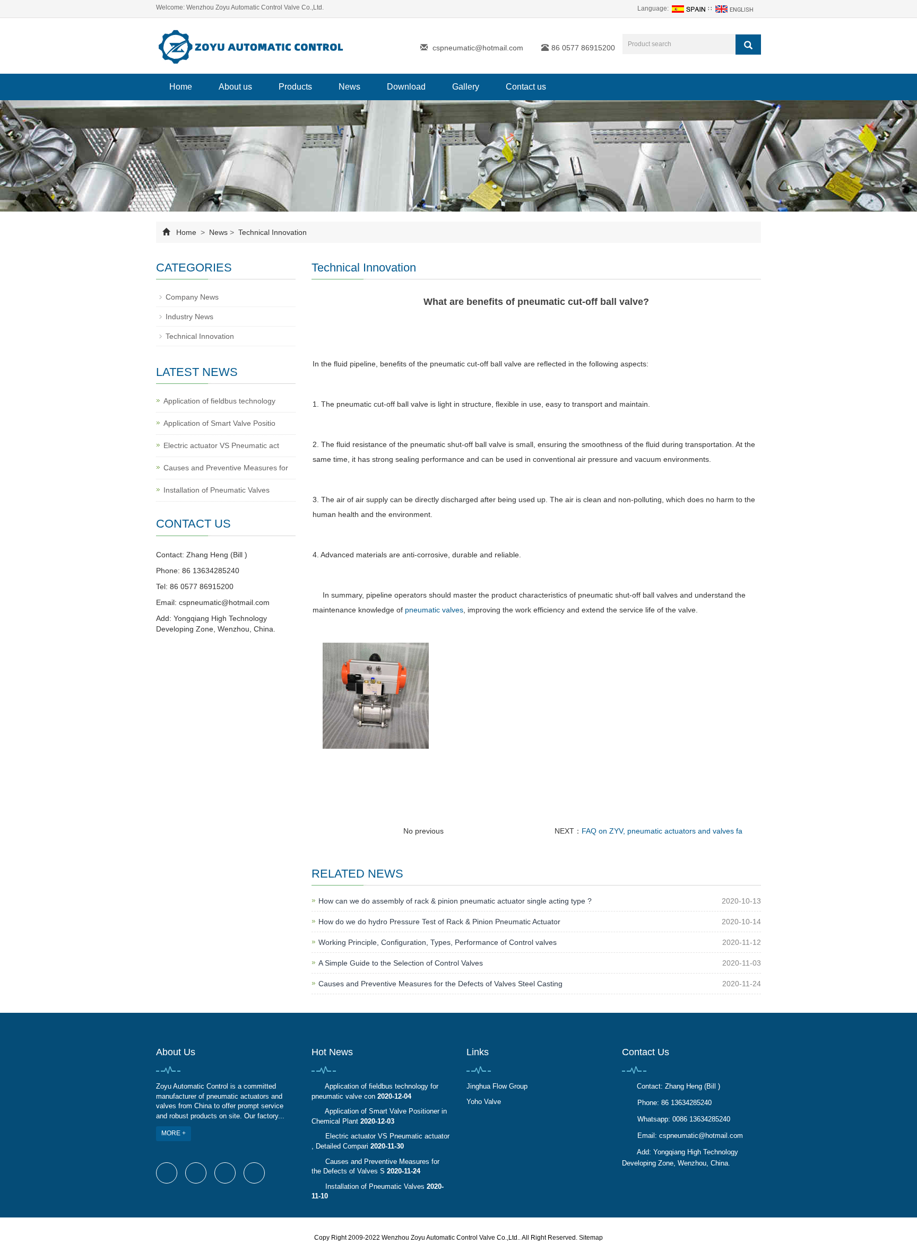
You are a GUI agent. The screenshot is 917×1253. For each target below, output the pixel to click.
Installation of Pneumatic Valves (216, 490)
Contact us (526, 86)
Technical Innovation (271, 232)
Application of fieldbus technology (219, 401)
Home (180, 86)
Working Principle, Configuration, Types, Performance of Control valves (437, 942)
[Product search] (748, 44)
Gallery (465, 86)
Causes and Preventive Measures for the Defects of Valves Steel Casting (440, 983)
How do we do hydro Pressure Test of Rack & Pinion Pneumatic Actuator (439, 921)
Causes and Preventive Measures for (225, 467)
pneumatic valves (434, 610)
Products (295, 86)
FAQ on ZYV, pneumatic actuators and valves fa (662, 831)
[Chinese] (688, 8)
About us (235, 86)
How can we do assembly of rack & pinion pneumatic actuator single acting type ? (455, 901)
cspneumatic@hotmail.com (477, 47)
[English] (735, 8)
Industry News (189, 316)
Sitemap (591, 1237)
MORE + (173, 1133)
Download (406, 86)
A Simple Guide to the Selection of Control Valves (400, 963)
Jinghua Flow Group (496, 1086)
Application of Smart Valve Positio (219, 423)
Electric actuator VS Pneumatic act (221, 445)
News (349, 86)
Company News (192, 297)
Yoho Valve (483, 1102)
